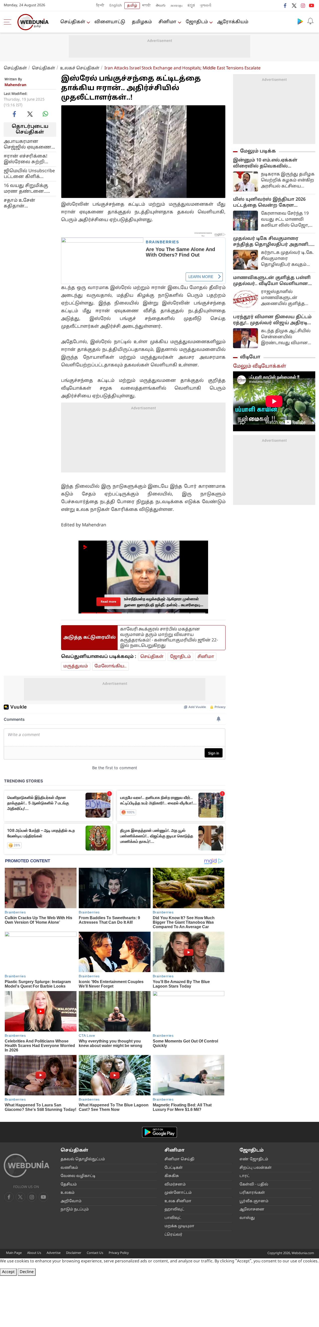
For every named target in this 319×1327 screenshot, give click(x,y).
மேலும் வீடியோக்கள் (259, 366)
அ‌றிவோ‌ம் (71, 1201)
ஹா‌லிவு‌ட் (174, 1209)
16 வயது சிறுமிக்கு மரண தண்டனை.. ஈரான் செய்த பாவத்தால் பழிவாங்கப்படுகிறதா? (30, 188)
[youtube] (311, 5)
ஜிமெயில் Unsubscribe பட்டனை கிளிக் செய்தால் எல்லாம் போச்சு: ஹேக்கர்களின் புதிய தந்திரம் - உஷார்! (29, 173)
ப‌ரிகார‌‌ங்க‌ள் (252, 1192)
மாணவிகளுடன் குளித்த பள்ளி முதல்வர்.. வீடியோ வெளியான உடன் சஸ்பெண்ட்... (272, 281)
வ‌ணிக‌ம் (69, 1168)
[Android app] (159, 1132)
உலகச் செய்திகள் (79, 68)
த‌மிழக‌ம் (142, 22)
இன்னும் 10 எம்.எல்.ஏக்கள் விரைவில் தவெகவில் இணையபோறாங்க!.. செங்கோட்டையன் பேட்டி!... (266, 163)
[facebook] (285, 5)
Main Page (14, 1253)
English (115, 5)
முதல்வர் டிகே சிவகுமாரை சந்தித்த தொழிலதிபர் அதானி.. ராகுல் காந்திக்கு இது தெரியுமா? (273, 242)
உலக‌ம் (68, 1192)
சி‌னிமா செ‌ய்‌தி (179, 1159)
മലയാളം (176, 5)
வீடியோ (250, 357)
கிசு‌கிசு (171, 1176)
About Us (34, 1253)
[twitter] (294, 5)
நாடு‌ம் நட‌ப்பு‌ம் (75, 1209)
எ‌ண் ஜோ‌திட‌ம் (253, 1159)
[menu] (9, 22)
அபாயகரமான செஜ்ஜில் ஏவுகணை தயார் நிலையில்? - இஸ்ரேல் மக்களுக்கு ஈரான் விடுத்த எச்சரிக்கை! (28, 144)
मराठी (146, 5)
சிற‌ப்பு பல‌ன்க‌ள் (255, 1168)
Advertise (54, 1253)
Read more (108, 602)
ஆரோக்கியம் (232, 22)
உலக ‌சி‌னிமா (177, 1201)
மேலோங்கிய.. (110, 666)
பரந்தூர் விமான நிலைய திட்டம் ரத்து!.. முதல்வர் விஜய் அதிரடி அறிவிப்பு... (272, 320)
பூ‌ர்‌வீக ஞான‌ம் (253, 1201)
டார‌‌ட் (244, 1176)
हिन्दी (100, 5)
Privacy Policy (119, 1253)
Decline (27, 1272)
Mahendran (15, 85)
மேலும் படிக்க (258, 151)
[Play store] (300, 21)
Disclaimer (73, 1253)
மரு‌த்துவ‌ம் (75, 666)
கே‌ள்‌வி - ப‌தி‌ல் (253, 1184)
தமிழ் (132, 5)
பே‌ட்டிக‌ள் (173, 1168)
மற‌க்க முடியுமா (179, 1226)
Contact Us (95, 1253)
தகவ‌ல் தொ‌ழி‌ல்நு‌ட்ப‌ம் (83, 1159)
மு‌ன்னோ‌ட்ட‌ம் (178, 1192)
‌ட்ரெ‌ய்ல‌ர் (173, 1234)
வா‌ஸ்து (247, 1218)
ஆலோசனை (251, 1209)
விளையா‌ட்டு (109, 22)
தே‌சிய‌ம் (69, 1184)
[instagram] (303, 5)
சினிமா (167, 22)
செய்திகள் (72, 22)
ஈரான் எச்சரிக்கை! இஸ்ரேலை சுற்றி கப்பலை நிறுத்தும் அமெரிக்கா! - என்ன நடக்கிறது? (27, 159)
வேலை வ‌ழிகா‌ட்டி (78, 1176)
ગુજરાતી (205, 5)
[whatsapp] (45, 113)
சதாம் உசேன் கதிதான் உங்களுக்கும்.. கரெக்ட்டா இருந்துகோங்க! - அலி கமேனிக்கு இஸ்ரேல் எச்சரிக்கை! (29, 203)
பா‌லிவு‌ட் (172, 1218)
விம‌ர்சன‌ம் (175, 1184)
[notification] (310, 21)
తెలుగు (160, 5)
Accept (8, 1272)
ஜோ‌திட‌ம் (197, 22)
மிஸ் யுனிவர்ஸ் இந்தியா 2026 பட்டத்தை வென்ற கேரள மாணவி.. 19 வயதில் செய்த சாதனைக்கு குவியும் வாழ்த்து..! (272, 203)
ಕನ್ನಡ (191, 5)
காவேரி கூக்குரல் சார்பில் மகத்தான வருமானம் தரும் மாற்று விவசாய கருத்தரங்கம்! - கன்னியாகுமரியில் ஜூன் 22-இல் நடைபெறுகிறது (169, 637)
